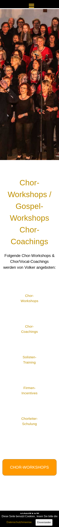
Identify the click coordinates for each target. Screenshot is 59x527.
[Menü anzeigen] (31, 6)
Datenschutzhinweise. (19, 522)
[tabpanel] (29, 84)
